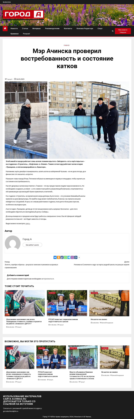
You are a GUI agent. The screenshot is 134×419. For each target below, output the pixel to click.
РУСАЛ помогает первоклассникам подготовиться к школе (48, 374)
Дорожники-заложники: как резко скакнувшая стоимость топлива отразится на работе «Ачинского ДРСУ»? (24, 321)
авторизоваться (47, 279)
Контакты (68, 28)
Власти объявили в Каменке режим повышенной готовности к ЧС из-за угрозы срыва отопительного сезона (82, 375)
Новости (14, 28)
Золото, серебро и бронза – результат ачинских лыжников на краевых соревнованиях (31, 264)
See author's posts (32, 245)
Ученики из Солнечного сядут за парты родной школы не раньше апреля (101, 263)
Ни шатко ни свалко (99, 319)
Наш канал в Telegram (122, 31)
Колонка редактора (85, 28)
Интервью (36, 28)
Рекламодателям (52, 28)
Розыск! (26, 34)
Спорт (100, 28)
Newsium (77, 417)
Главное (67, 45)
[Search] (112, 31)
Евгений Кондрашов (107, 323)
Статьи (25, 28)
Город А (9, 79)
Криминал (15, 34)
